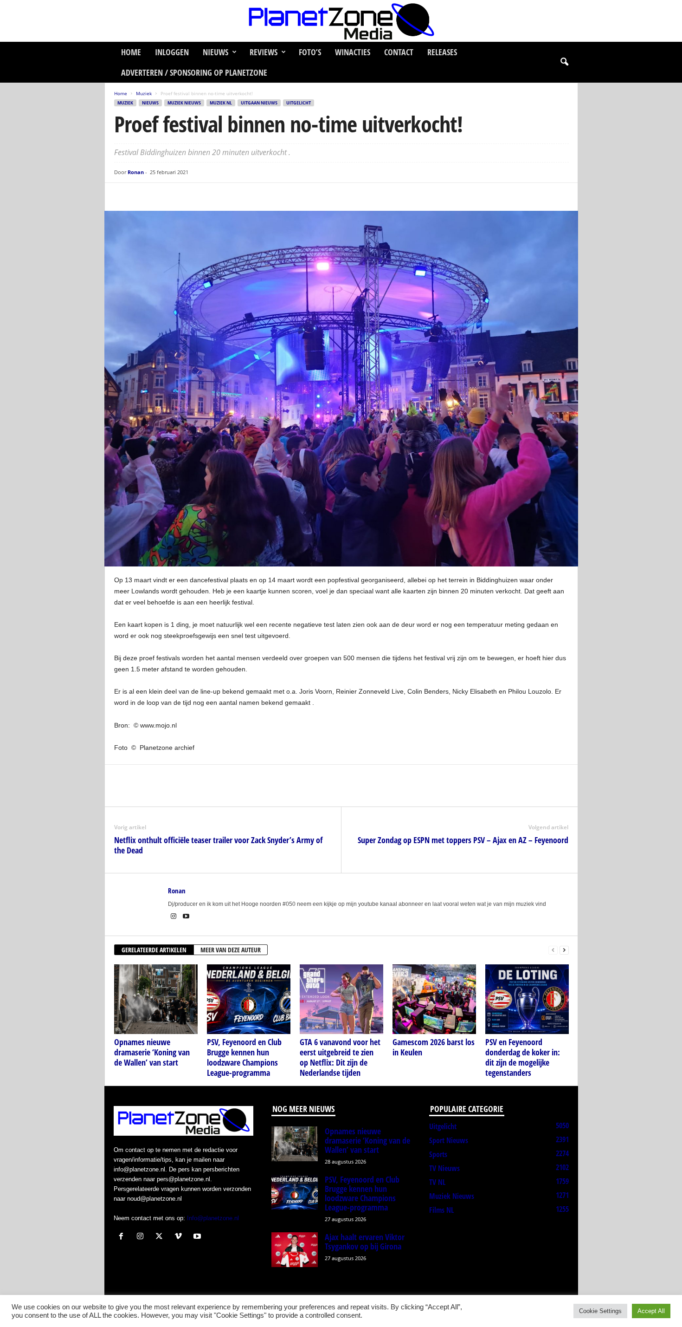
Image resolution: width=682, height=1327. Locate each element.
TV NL (437, 1182)
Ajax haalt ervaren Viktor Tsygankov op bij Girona (365, 1241)
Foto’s (310, 52)
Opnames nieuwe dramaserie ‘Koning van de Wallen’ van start (152, 1052)
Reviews (263, 52)
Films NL (441, 1210)
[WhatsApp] (166, 197)
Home (131, 52)
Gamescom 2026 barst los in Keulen (433, 1047)
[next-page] (564, 950)
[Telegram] (187, 197)
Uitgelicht (298, 103)
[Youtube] (186, 917)
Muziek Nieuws (184, 103)
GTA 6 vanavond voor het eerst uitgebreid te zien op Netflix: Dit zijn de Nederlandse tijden (340, 1057)
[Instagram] (174, 917)
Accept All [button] (651, 1310)
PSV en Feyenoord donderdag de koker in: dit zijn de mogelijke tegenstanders (522, 1057)
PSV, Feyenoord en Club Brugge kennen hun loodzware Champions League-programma (244, 1057)
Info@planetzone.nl (213, 1218)
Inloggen (172, 52)
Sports (438, 1154)
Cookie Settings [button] (600, 1310)
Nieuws (215, 52)
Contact (398, 52)
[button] (564, 62)
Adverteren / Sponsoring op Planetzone (194, 72)
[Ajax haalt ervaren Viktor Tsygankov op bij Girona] (294, 1249)
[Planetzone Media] (341, 21)
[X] (144, 197)
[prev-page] (553, 950)
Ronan (136, 172)
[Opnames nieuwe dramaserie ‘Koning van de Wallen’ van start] (156, 999)
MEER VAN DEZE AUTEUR (230, 949)
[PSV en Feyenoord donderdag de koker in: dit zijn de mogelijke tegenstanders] (527, 999)
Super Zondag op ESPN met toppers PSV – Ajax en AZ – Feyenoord (463, 840)
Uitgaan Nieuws (259, 103)
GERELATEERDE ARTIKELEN (154, 949)
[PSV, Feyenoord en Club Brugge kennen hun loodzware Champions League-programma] (248, 999)
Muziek (144, 93)
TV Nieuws (444, 1168)
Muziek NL (221, 103)
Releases (442, 52)
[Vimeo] (180, 1237)
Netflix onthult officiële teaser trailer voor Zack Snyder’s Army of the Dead (218, 845)
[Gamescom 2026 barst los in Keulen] (434, 999)
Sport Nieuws (448, 1140)
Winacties (352, 52)
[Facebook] (123, 197)
